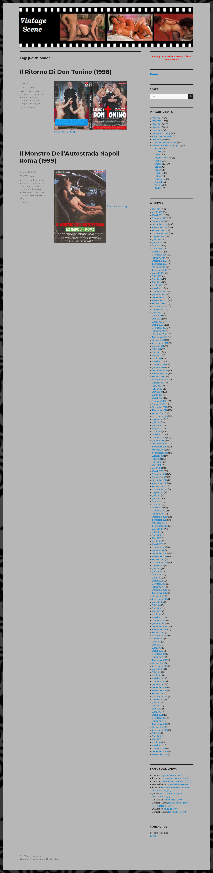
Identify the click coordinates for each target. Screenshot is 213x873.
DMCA (153, 836)
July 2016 (156, 532)
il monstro (33, 183)
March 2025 (157, 215)
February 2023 (159, 291)
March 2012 (157, 678)
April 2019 (157, 431)
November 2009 (160, 754)
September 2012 (160, 666)
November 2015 (159, 556)
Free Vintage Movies (29, 856)
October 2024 (158, 230)
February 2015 (159, 584)
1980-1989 (157, 124)
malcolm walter (33, 189)
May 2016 (156, 538)
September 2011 (160, 696)
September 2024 (160, 233)
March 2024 (158, 252)
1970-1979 (156, 121)
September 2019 (160, 416)
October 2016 (158, 523)
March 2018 (157, 471)
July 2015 (156, 568)
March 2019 (157, 434)
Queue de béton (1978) (177, 784)
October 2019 (158, 413)
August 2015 (158, 565)
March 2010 (157, 745)
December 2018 (159, 444)
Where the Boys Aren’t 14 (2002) (176, 781)
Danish (158, 151)
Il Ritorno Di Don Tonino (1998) (66, 71)
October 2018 (158, 450)
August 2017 (157, 492)
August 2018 (158, 456)
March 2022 (158, 325)
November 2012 (159, 660)
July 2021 (156, 349)
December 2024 (160, 224)
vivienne (34, 195)
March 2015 (157, 581)
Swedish (159, 185)
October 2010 (158, 727)
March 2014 (157, 617)
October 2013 (158, 632)
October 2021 (158, 340)
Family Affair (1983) (173, 800)
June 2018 (156, 462)
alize (22, 180)
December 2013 (159, 626)
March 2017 (157, 508)
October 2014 (158, 596)
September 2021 (160, 343)
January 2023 (158, 294)
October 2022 (158, 303)
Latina (158, 176)
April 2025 (157, 212)
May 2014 (156, 611)
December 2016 (159, 517)
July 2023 (156, 276)
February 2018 (159, 474)
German (159, 164)
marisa (23, 192)
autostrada (30, 180)
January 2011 (158, 721)
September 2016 (160, 526)
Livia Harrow (37, 94)
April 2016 (157, 541)
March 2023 (158, 288)
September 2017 (160, 489)
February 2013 (159, 654)
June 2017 (156, 498)
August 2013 (158, 639)
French (158, 161)
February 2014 (159, 620)
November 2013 (159, 629)
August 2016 (158, 529)
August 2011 (157, 699)
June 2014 (156, 608)
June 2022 (157, 316)
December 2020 (160, 370)
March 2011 (157, 715)
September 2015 (160, 562)
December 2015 (159, 553)
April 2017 (156, 504)
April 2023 (157, 285)
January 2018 (158, 477)
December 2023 (160, 261)
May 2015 (156, 575)
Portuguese (160, 179)
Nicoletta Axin (26, 100)
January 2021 (158, 367)
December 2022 (160, 297)
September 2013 (160, 635)
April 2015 (157, 578)
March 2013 (157, 651)
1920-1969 (157, 118)
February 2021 (159, 364)
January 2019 (158, 440)
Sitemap (24, 859)
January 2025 (158, 221)
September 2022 (160, 306)
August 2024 (158, 236)
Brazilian (159, 148)
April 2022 (157, 322)
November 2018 (159, 447)
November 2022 (159, 300)
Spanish (158, 182)
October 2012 (158, 663)
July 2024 (156, 239)
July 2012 (156, 672)
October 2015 (158, 559)
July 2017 (156, 495)
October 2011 (158, 693)
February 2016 (159, 547)
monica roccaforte (28, 97)
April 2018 (157, 468)
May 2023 (157, 282)
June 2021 (157, 352)
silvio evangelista (34, 103)
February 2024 (159, 255)
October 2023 (158, 267)
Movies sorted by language (165, 145)
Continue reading (64, 131)
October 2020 (158, 376)
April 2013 (157, 648)
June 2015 (156, 571)
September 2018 (160, 453)
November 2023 (159, 264)
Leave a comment (28, 107)
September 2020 (160, 380)
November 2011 (159, 690)
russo (26, 195)
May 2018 (156, 465)
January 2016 (158, 550)
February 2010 (159, 748)
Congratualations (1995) (170, 775)
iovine (41, 183)
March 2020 (158, 398)
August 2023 (158, 273)
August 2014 (158, 602)
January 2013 (158, 657)
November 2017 (159, 483)
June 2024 (157, 242)
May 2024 (157, 245)
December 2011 (159, 687)
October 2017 (158, 486)
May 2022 (157, 319)
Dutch (157, 155)
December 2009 (160, 751)
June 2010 (156, 736)
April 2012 (157, 675)
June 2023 (157, 279)
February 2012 (159, 681)
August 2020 (158, 383)
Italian (32, 87)
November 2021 (159, 337)
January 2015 (158, 587)
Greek (158, 167)
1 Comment (25, 202)
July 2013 (156, 642)
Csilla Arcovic (26, 91)
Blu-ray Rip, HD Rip (161, 133)
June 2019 (156, 425)
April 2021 (157, 358)
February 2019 (159, 437)
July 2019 (156, 422)
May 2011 (156, 709)
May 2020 (157, 392)
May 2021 (156, 355)
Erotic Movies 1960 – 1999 (164, 142)
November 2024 (160, 227)
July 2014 (156, 605)
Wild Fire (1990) (170, 809)
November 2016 (159, 520)
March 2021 (157, 361)
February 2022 (159, 328)
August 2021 (158, 346)
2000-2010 (157, 130)
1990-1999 (24, 87)
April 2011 (156, 712)
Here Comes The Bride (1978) (174, 778)
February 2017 (158, 511)
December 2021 (159, 334)
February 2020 (159, 401)
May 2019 (156, 428)
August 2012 (158, 669)
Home (154, 74)
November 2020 (160, 373)
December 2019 (159, 407)
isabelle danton (27, 186)
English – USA (161, 158)
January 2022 (158, 331)
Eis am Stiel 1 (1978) (177, 812)
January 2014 (158, 623)
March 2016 (157, 544)
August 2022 (158, 309)
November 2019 (159, 410)
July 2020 (156, 386)
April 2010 (157, 742)
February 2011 (158, 718)
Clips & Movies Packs (162, 136)
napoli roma (32, 192)
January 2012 (158, 684)
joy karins (37, 91)
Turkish (158, 188)
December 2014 (159, 590)
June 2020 (157, 389)
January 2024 (158, 258)
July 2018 (156, 459)
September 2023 (160, 270)
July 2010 (156, 733)
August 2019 (158, 419)
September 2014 (160, 599)
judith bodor (25, 94)
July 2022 (156, 313)
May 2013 (156, 645)
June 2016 (156, 535)
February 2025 (159, 218)
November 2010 (159, 724)
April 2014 (157, 614)
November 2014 (159, 593)
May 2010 (156, 739)
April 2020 (157, 395)
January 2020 (158, 404)
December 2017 (159, 480)
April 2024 (157, 249)
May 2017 (156, 501)
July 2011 (156, 703)
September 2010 (160, 730)
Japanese (159, 173)
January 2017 (158, 514)
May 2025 (157, 209)
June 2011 (156, 706)
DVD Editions (158, 139)
